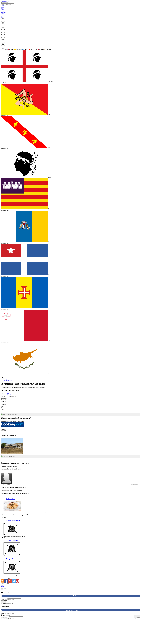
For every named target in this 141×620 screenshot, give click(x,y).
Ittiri (8, 393)
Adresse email (4, 599)
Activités (3, 13)
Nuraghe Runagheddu (13, 520)
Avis (2, 14)
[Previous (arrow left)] (1, 589)
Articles (2, 7)
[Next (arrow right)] (2, 589)
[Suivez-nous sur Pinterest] (17, 582)
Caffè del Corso (10, 499)
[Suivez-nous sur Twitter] (14, 582)
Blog (2, 17)
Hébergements (4, 11)
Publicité (3, 585)
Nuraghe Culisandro (12, 540)
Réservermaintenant (3, 430)
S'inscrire (12, 618)
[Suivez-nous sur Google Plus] (10, 582)
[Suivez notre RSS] (2, 582)
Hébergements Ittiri (8, 380)
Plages (2, 9)
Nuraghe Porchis (11, 559)
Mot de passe (4, 600)
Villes (2, 8)
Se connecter (10, 603)
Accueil (2, 5)
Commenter (134, 484)
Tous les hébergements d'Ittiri (10, 414)
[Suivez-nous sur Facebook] (6, 582)
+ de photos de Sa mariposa (9, 456)
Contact (2, 586)
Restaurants (3, 12)
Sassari (9, 395)
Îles (1, 16)
